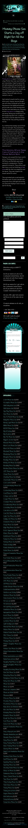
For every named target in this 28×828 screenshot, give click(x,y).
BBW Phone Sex (8, 426)
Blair (5, 44)
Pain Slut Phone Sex (9, 672)
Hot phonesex (7, 604)
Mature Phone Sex (9, 630)
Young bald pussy (8, 799)
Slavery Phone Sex (9, 749)
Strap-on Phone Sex (9, 771)
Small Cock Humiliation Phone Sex (13, 752)
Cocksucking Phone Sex (10, 490)
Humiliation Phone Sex (10, 610)
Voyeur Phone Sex (8, 794)
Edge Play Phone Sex (9, 528)
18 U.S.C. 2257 (10, 820)
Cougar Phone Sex (9, 499)
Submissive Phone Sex (10, 773)
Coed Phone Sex (8, 493)
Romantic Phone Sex (9, 715)
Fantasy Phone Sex (9, 542)
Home (5, 820)
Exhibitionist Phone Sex (10, 536)
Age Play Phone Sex (19, 44)
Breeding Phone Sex (9, 466)
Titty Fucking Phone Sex (10, 782)
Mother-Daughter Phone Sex (12, 644)
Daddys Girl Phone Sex (10, 519)
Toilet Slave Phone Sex (10, 785)
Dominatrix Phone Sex (10, 522)
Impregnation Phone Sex (10, 612)
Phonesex (6, 695)
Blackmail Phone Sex (9, 451)
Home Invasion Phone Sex (11, 598)
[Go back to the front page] (14, 9)
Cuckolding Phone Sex (10, 508)
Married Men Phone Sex (10, 627)
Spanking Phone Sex (9, 762)
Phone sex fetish (8, 692)
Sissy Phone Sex (8, 740)
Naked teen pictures (9, 659)
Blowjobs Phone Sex (9, 457)
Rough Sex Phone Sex (10, 718)
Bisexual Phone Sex (9, 443)
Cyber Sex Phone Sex (10, 516)
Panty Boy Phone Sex (10, 675)
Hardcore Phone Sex (9, 595)
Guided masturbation (9, 589)
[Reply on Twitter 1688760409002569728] (7, 351)
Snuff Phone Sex (8, 759)
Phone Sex (6, 684)
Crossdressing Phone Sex (11, 505)
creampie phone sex (9, 206)
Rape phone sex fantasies (10, 707)
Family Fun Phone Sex (10, 539)
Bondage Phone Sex (9, 460)
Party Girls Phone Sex (10, 681)
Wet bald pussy (15, 49)
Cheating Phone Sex (9, 477)
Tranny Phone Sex (8, 788)
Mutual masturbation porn (11, 656)
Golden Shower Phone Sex (11, 587)
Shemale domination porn (10, 734)
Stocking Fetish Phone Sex (11, 768)
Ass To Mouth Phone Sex (11, 417)
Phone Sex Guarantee (17, 820)
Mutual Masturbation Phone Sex (13, 651)
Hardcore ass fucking (9, 592)
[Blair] (14, 193)
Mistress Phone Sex (9, 638)
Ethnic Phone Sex (8, 533)
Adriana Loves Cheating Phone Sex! (15, 24)
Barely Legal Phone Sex (10, 423)
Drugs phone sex (19, 206)
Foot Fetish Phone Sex (10, 558)
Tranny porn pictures (9, 791)
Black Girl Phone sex (9, 448)
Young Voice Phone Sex (10, 802)
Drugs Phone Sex (8, 525)
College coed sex (8, 496)
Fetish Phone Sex (8, 550)
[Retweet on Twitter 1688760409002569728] (10, 351)
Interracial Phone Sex (9, 618)
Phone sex (9, 49)
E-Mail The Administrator (8, 823)
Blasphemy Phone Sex (10, 454)
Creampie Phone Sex (6, 46)
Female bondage (8, 545)
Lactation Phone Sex (9, 621)
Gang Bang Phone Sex (10, 578)
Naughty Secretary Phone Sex (12, 670)
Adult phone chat (11, 44)
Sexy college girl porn (9, 732)
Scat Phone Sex (8, 721)
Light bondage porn (9, 624)
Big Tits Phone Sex (9, 437)
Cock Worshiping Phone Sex (12, 486)
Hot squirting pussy (9, 607)
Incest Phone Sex (17, 47)
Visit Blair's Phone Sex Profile (14, 197)
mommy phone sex (16, 207)
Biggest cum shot (8, 440)
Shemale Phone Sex (9, 737)
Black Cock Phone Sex (10, 446)
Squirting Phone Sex (9, 765)
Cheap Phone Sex (8, 474)
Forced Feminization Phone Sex (12, 566)
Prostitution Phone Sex (10, 704)
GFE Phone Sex (8, 581)
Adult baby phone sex (9, 405)
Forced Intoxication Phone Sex (12, 570)
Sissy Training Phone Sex (11, 743)
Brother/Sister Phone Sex (11, 468)
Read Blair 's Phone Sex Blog (14, 199)
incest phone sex (6, 207)
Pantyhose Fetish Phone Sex (12, 678)
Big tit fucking (7, 431)
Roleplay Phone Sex (9, 712)
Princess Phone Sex (9, 698)
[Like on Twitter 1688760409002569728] (13, 351)
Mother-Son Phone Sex (10, 649)
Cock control (7, 483)
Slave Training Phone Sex (11, 746)
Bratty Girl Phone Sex (10, 463)
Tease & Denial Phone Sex (11, 776)
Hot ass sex (10, 47)
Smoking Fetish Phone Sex (11, 756)
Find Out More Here (10, 318)
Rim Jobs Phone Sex (9, 710)
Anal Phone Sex (8, 414)
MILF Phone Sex (8, 635)
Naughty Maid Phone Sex (11, 662)
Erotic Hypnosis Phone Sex (11, 530)
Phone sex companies (9, 690)
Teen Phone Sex (8, 779)
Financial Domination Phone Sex (13, 553)
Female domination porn (10, 548)
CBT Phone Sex (8, 471)
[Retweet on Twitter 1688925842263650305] (10, 340)
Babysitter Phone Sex (10, 420)
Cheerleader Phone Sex (10, 480)
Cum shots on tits (8, 510)
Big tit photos (7, 434)
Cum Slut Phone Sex (16, 46)
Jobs (23, 820)
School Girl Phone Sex (10, 724)
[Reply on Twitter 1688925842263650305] (7, 340)
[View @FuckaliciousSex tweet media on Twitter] (7, 337)
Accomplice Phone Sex (10, 403)
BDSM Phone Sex (9, 428)
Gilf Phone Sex (7, 584)
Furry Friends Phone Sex (10, 575)
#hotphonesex (17, 346)
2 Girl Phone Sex (8, 400)
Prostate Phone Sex (9, 701)
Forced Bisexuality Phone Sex (12, 561)
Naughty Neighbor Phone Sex (12, 665)
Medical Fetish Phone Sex (11, 632)
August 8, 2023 (9, 332)
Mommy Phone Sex (9, 641)
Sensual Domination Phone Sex (12, 727)
